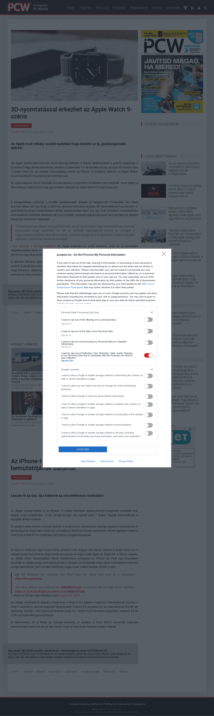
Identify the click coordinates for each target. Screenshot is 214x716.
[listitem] (107, 312)
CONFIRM (83, 449)
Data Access (107, 461)
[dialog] (107, 358)
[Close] (165, 255)
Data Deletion (88, 461)
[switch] (148, 319)
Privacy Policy (126, 461)
